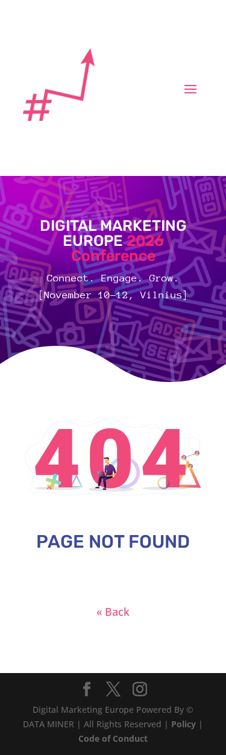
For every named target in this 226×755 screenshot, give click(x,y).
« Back (113, 611)
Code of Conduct (113, 738)
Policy (183, 724)
